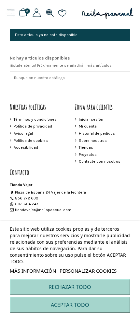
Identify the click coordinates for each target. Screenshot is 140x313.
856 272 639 (26, 198)
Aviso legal (23, 133)
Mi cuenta (88, 126)
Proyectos (88, 154)
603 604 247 (26, 204)
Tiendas (86, 147)
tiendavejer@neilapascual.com (43, 210)
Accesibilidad (26, 147)
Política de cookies (31, 140)
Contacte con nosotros (99, 161)
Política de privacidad (33, 126)
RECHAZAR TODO (70, 287)
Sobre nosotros (93, 140)
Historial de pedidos (97, 133)
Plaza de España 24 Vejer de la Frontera (50, 192)
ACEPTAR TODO (70, 304)
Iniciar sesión (91, 119)
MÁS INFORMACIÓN (33, 270)
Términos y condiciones (35, 119)
